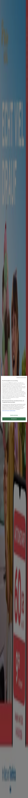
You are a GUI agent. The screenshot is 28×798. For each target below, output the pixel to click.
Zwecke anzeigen (14, 415)
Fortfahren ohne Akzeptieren (21, 377)
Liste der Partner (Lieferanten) (8, 410)
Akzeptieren (14, 418)
